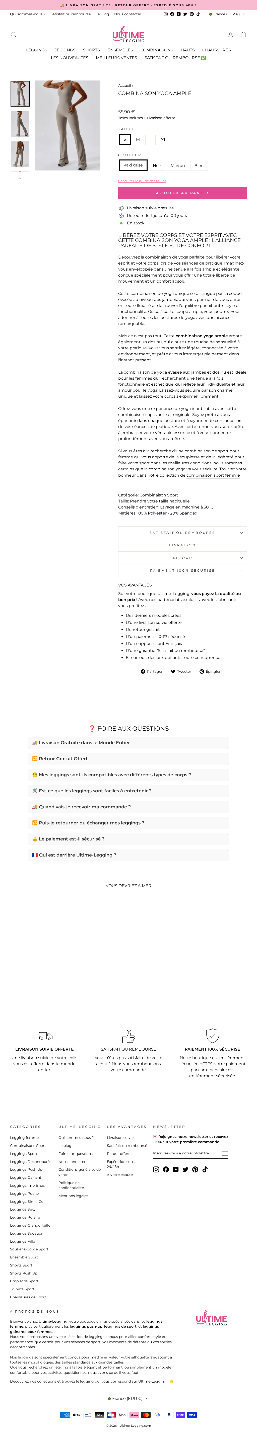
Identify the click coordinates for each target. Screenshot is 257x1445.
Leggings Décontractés (30, 1162)
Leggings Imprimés (27, 1185)
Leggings (36, 50)
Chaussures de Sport (28, 1297)
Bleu (199, 165)
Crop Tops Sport (24, 1281)
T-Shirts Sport (22, 1289)
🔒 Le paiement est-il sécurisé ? (68, 839)
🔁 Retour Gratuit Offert (60, 758)
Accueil (124, 85)
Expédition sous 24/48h (121, 1164)
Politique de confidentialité (71, 1185)
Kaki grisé (133, 165)
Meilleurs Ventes (116, 57)
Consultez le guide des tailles (142, 181)
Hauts (188, 50)
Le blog (65, 1146)
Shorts (91, 50)
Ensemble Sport (24, 1257)
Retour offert (118, 1154)
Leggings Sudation (26, 1233)
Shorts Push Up (23, 1273)
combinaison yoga (167, 469)
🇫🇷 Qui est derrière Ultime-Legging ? (74, 855)
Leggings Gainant (25, 1177)
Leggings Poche (24, 1194)
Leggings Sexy (23, 1209)
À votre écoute (120, 1175)
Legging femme (24, 1138)
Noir (157, 165)
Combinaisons (157, 50)
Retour (182, 558)
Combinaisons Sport (28, 1146)
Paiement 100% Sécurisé (182, 570)
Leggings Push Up (26, 1169)
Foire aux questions (75, 1154)
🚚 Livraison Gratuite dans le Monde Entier (81, 742)
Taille (126, 129)
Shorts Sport (21, 1265)
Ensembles (120, 50)
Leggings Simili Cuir (28, 1202)
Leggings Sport (23, 1154)
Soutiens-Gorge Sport (29, 1249)
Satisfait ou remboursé (70, 14)
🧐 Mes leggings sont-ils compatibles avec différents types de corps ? (111, 775)
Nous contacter (127, 14)
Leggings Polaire (25, 1217)
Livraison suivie (120, 1138)
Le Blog (102, 14)
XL (163, 139)
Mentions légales (73, 1196)
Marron (178, 165)
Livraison (182, 545)
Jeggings (65, 50)
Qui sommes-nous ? (27, 14)
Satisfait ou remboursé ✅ (175, 57)
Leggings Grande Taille (30, 1225)
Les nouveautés (69, 57)
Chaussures (216, 50)
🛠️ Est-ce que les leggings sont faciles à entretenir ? (92, 791)
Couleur (130, 155)
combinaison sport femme (213, 475)
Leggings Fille (22, 1241)
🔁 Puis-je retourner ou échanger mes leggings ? (88, 823)
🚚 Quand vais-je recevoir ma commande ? (81, 807)
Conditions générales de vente (79, 1171)
